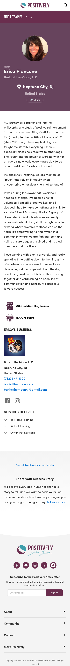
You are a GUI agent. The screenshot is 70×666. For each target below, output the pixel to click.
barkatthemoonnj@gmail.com (25, 389)
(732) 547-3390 (14, 378)
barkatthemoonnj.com (19, 384)
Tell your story (56, 502)
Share (37, 99)
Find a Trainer (13, 17)
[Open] (64, 611)
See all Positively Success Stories (35, 465)
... (31, 16)
